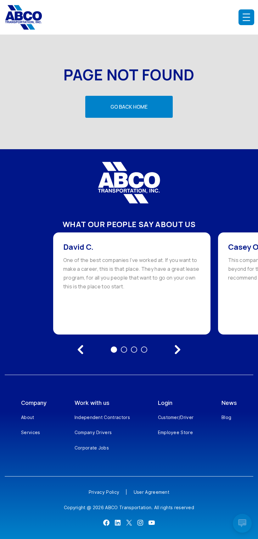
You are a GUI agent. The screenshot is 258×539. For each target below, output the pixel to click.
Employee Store (175, 432)
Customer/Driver (176, 417)
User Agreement (151, 492)
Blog (226, 417)
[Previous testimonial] (80, 349)
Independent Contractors (102, 417)
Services (30, 432)
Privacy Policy (104, 492)
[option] (131, 283)
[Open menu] (246, 17)
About (27, 417)
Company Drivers (93, 432)
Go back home (129, 106)
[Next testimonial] (177, 349)
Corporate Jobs (92, 447)
